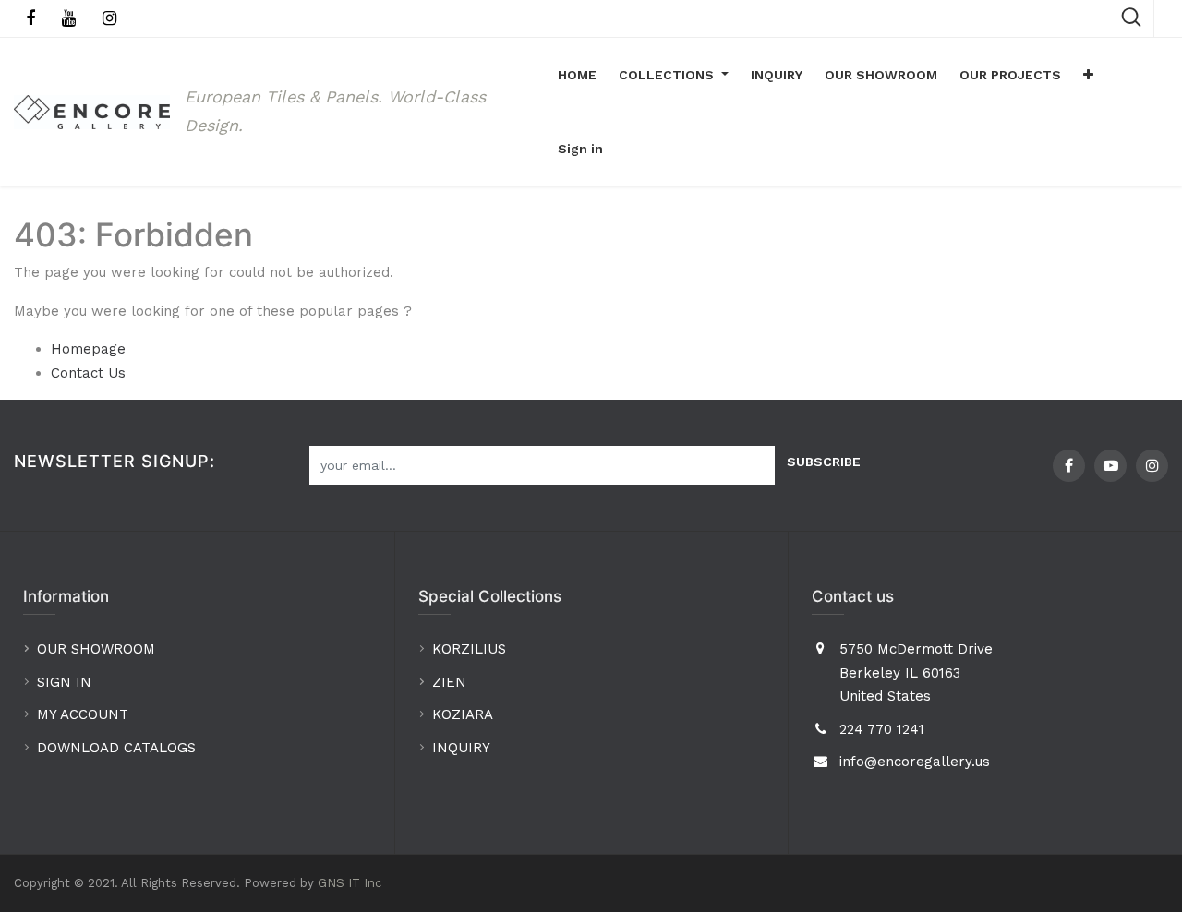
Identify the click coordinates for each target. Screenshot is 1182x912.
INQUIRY (461, 747)
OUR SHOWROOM (96, 649)
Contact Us (88, 373)
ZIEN (449, 682)
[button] (1088, 75)
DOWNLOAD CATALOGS (118, 747)
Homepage (88, 349)
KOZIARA (462, 714)
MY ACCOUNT (85, 714)
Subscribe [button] (824, 461)
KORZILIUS (469, 649)
